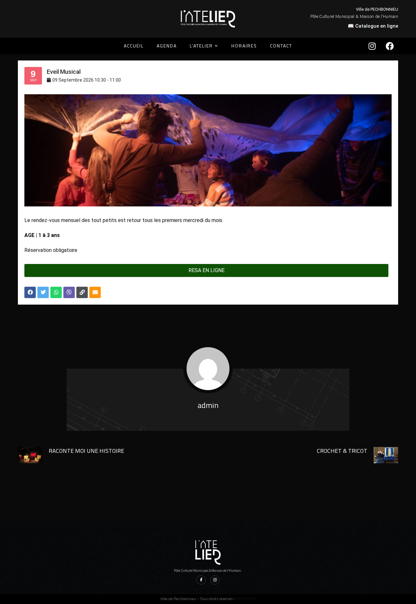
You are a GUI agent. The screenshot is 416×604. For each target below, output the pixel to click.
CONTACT (281, 45)
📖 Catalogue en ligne (373, 26)
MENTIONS (246, 599)
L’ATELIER (201, 45)
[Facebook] (390, 46)
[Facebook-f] (201, 580)
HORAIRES (244, 45)
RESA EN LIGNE (206, 270)
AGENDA (167, 45)
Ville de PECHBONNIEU (377, 9)
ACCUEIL (134, 45)
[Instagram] (372, 46)
